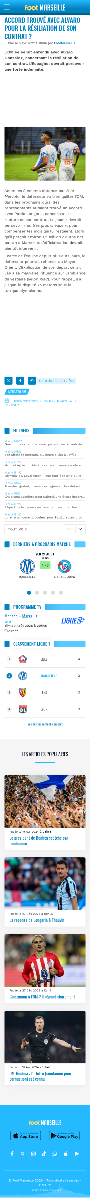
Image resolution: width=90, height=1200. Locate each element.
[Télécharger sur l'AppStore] (26, 1140)
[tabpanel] (45, 568)
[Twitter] (8, 381)
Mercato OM (17, 391)
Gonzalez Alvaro (53, 401)
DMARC (45, 1185)
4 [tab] (53, 593)
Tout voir (17, 529)
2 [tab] (37, 593)
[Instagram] (33, 1154)
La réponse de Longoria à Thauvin (37, 920)
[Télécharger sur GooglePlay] (64, 1140)
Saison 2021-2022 (25, 401)
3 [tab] (45, 593)
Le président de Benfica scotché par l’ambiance (39, 840)
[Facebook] (20, 381)
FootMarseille (65, 43)
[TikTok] (44, 1154)
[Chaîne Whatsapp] (54, 1154)
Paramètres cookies (45, 1190)
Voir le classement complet (45, 723)
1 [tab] (29, 593)
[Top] (76, 1189)
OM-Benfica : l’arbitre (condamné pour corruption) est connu (41, 1076)
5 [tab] (61, 593)
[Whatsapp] (32, 381)
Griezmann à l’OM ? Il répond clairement (42, 996)
